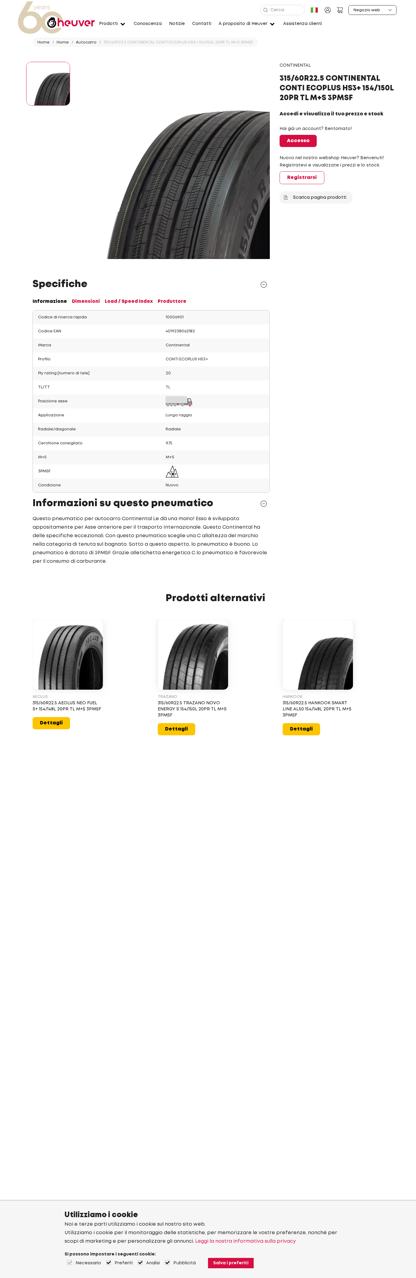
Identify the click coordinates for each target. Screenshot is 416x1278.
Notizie (177, 24)
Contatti (201, 24)
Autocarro (86, 42)
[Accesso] (327, 10)
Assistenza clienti (302, 24)
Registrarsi (302, 177)
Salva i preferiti (231, 1263)
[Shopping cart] (340, 10)
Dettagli (51, 723)
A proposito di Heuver (243, 24)
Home (43, 42)
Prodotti (108, 24)
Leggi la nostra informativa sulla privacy (245, 1241)
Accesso (298, 140)
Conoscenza (148, 24)
